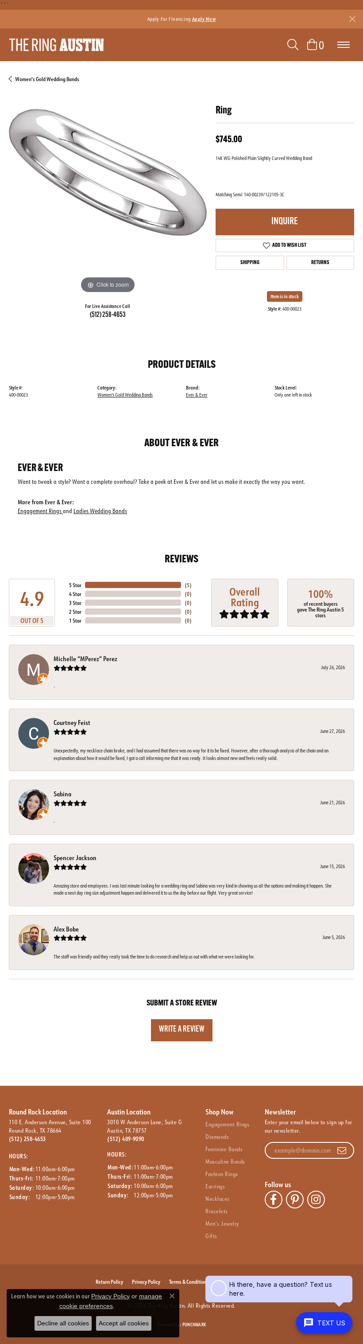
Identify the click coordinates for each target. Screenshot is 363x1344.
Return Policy (109, 1281)
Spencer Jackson (75, 857)
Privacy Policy (146, 1281)
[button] (292, 44)
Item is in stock (284, 296)
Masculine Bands (225, 1161)
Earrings (215, 1186)
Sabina (62, 794)
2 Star (75, 611)
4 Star (75, 593)
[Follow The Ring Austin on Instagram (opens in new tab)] (316, 1199)
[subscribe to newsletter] (341, 1150)
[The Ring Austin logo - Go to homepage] (56, 44)
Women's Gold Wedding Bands (47, 78)
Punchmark (194, 1325)
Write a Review (182, 1029)
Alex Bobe (66, 929)
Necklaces (217, 1198)
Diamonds (217, 1136)
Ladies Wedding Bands (100, 510)
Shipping (249, 262)
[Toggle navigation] (343, 44)
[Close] (352, 18)
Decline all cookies (63, 1323)
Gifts (211, 1235)
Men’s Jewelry (222, 1223)
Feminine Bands (224, 1149)
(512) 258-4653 (108, 315)
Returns (320, 262)
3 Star (75, 602)
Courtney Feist (72, 722)
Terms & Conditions (189, 1281)
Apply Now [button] (204, 19)
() (188, 584)
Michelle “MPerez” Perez (85, 658)
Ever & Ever (197, 395)
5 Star (75, 584)
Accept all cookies (124, 1323)
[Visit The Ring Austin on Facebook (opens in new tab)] (273, 1199)
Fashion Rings (221, 1173)
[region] (108, 196)
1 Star (75, 620)
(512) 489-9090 (125, 1138)
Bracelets (216, 1211)
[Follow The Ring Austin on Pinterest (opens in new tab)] (295, 1199)
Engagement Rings (40, 510)
